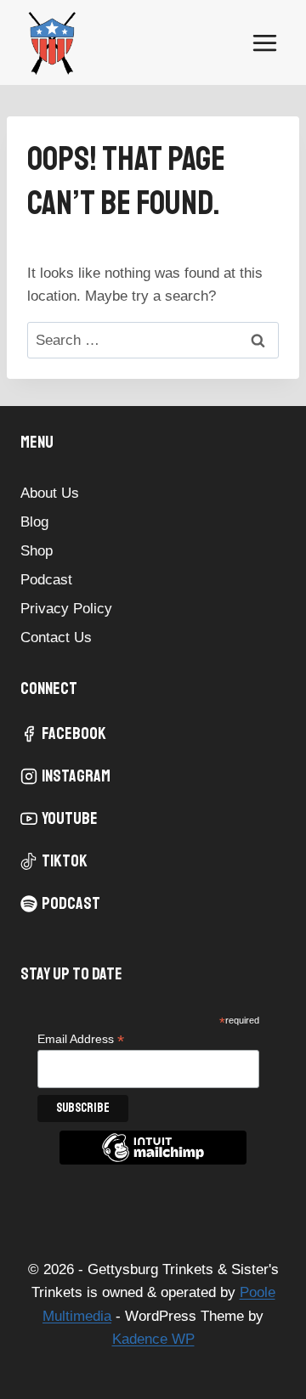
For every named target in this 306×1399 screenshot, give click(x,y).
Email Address (80, 1039)
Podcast (46, 580)
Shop (36, 551)
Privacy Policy (66, 609)
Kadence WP (153, 1339)
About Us (49, 493)
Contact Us (56, 637)
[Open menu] (264, 42)
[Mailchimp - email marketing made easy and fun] (153, 1160)
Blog (34, 522)
